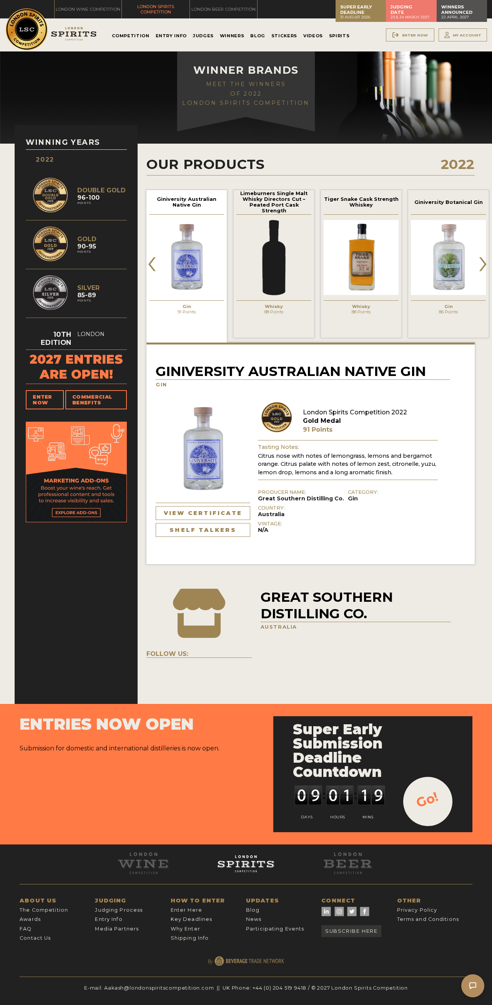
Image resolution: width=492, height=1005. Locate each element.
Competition (131, 35)
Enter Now (42, 400)
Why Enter (185, 929)
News (253, 919)
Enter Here (186, 910)
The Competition (44, 910)
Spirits (339, 35)
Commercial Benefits (92, 400)
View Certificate (203, 513)
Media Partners (117, 929)
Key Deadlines (192, 919)
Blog (257, 35)
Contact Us (35, 938)
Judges (203, 35)
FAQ (26, 929)
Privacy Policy (417, 910)
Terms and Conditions (428, 919)
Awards (30, 919)
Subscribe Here (351, 931)
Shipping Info (190, 938)
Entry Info (171, 35)
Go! (427, 799)
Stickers (284, 35)
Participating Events (275, 929)
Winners (232, 35)
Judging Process (119, 910)
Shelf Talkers (203, 530)
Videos (313, 35)
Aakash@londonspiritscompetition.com (159, 988)
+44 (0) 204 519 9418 (279, 988)
